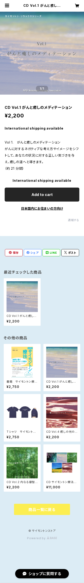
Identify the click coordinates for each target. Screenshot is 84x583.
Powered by (37, 538)
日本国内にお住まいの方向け (42, 208)
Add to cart (42, 194)
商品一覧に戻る (42, 509)
